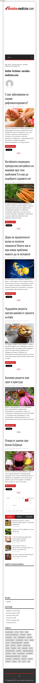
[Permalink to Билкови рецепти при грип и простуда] (19, 406)
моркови (18, 650)
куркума (26, 642)
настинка (8, 653)
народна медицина (28, 650)
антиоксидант (9, 632)
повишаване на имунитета (13, 656)
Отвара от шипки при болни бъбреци (16, 442)
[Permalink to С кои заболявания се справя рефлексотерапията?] (19, 126)
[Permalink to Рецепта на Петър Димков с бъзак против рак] (8, 534)
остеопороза (21, 653)
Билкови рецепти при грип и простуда (17, 379)
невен (14, 653)
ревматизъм (16, 658)
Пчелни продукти (11, 620)
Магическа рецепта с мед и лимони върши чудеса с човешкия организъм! (23, 522)
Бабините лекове (11, 610)
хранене (14, 661)
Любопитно (9, 618)
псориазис (8, 658)
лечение (13, 645)
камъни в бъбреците (16, 642)
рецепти (30, 658)
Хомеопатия (10, 622)
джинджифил (21, 637)
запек (26, 640)
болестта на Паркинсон (12, 634)
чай (19, 661)
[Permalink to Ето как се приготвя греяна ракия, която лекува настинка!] (8, 559)
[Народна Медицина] (19, 8)
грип (15, 637)
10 (23, 498)
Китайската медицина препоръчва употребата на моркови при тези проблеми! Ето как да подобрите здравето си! (19, 170)
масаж (7, 648)
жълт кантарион (10, 640)
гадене (29, 634)
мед (19, 648)
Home (9, 64)
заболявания (19, 640)
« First (8, 498)
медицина (24, 648)
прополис (24, 656)
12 (30, 500)
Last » (15, 505)
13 (30, 503)
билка (21, 632)
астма (16, 632)
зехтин (7, 642)
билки (26, 632)
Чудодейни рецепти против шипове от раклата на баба (19, 313)
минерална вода (10, 650)
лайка (7, 645)
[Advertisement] (19, 34)
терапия (8, 661)
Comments (29, 517)
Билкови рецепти (11, 613)
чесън (23, 661)
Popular (9, 517)
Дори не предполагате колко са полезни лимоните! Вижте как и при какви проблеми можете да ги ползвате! (18, 245)
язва (28, 661)
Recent (19, 517)
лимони (19, 645)
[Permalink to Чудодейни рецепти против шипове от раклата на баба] (19, 343)
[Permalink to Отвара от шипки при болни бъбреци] (19, 470)
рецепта (24, 658)
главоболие (9, 637)
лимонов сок (26, 645)
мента (30, 648)
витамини (22, 634)
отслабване (29, 653)
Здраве (8, 601)
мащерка (13, 648)
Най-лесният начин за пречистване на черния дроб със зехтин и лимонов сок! (22, 547)
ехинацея (29, 637)
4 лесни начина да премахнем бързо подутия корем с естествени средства (21, 538)
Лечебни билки (11, 615)
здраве (31, 640)
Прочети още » (10, 146)
